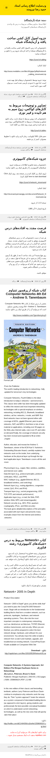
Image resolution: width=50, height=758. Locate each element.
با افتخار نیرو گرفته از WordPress (35, 755)
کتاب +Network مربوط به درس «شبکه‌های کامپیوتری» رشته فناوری (25, 543)
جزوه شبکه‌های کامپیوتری (29, 158)
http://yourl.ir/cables (38, 130)
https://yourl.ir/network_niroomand (32, 182)
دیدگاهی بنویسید (26, 150)
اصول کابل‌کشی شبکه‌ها (23, 94)
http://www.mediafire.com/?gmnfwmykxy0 (29, 315)
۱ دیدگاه (16, 219)
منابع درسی (42, 531)
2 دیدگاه (20, 96)
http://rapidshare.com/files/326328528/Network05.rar (25, 653)
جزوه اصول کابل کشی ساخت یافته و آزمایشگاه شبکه (26, 40)
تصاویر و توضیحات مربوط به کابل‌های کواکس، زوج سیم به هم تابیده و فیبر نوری (27, 108)
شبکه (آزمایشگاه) (10, 148)
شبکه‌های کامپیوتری (32, 96)
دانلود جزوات (12, 94)
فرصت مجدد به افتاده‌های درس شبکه (25, 230)
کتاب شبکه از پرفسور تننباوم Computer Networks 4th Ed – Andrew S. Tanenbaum (26, 293)
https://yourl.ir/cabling (37, 60)
